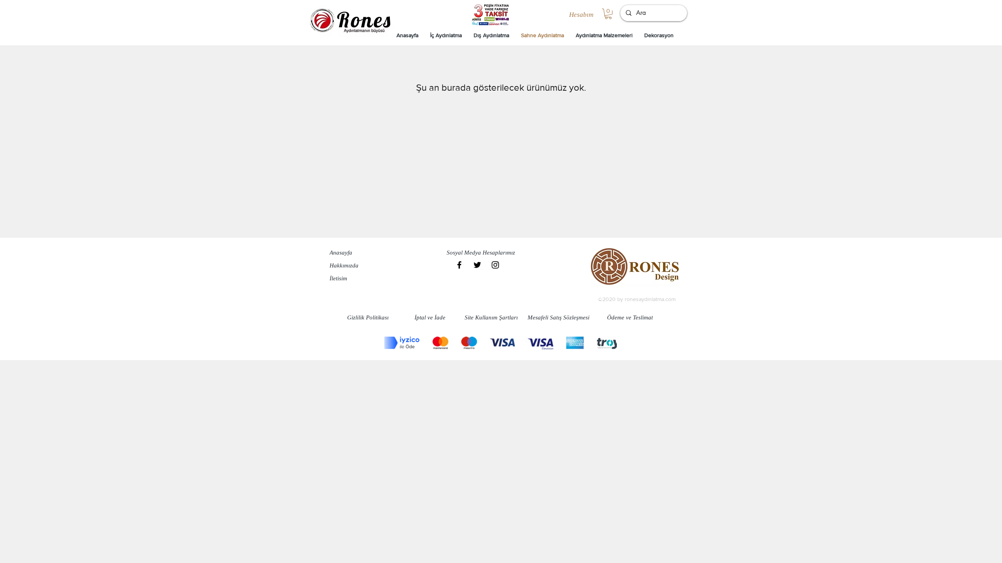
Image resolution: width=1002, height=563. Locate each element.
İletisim (338, 278)
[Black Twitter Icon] (477, 265)
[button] (608, 14)
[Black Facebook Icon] (459, 265)
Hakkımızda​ (344, 265)
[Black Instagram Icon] (495, 265)
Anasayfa (341, 252)
